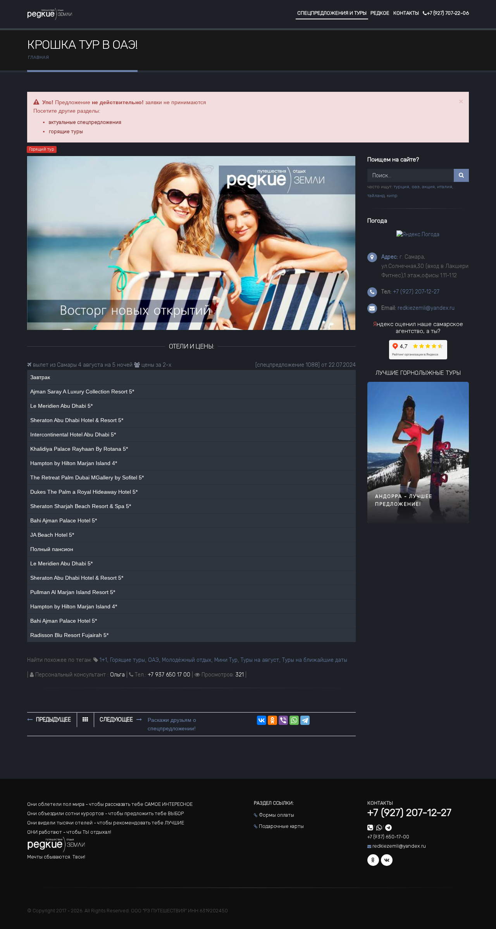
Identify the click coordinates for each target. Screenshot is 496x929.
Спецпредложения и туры (332, 13)
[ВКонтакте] (261, 720)
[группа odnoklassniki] (373, 860)
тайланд (375, 195)
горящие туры (66, 131)
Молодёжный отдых (186, 660)
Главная (38, 57)
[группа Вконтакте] (387, 860)
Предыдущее (52, 719)
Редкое (379, 13)
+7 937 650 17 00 (169, 674)
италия (444, 186)
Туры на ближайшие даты (314, 660)
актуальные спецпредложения (85, 122)
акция (428, 186)
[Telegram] (305, 720)
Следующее (117, 719)
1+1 (103, 660)
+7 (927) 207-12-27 (416, 291)
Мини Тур (226, 660)
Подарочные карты (281, 826)
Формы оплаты (276, 815)
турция (401, 186)
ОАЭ (153, 660)
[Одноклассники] (272, 720)
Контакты (406, 13)
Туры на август (260, 660)
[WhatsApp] (294, 720)
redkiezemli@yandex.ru (426, 308)
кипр (392, 195)
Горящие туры (127, 660)
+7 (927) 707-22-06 (448, 13)
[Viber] (283, 720)
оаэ (416, 186)
